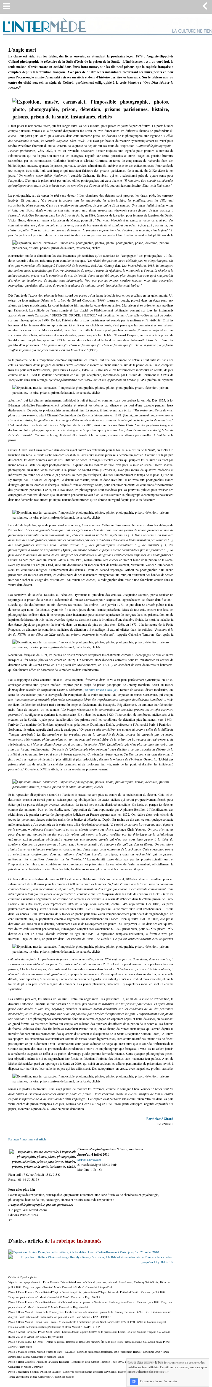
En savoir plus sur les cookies (158, 1381)
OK (134, 1381)
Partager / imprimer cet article (27, 1139)
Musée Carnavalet (89, 1159)
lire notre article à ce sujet (100, 689)
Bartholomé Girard (159, 1118)
